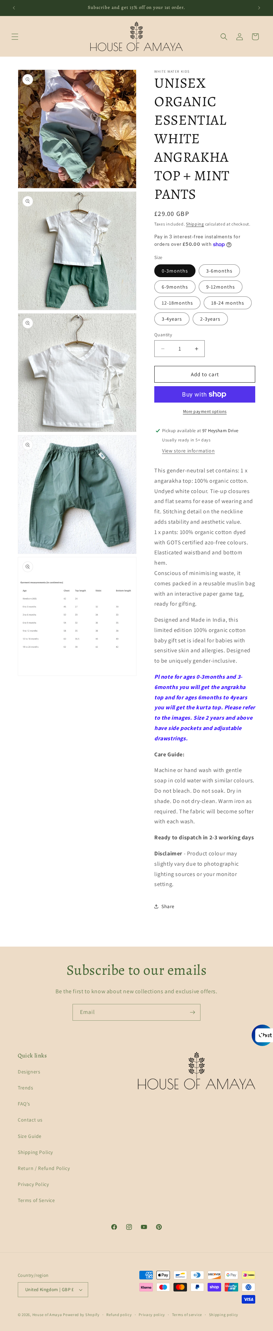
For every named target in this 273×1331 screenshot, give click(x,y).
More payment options (205, 411)
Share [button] (168, 906)
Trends (25, 1087)
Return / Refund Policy (44, 1168)
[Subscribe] (192, 1012)
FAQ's (24, 1103)
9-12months (220, 287)
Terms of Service (36, 1200)
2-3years (210, 319)
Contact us (30, 1120)
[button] (15, 37)
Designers (29, 1071)
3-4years (172, 319)
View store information (188, 450)
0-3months (175, 271)
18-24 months (227, 303)
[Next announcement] (259, 8)
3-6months (219, 271)
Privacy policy (152, 1314)
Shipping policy (224, 1314)
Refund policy (119, 1314)
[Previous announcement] (14, 8)
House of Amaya (47, 1314)
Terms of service (187, 1314)
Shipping (195, 224)
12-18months (177, 303)
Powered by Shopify (81, 1314)
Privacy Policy (33, 1184)
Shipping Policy (35, 1152)
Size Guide (30, 1136)
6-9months (175, 287)
